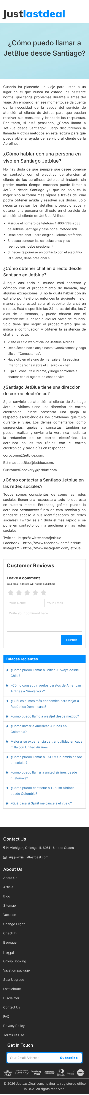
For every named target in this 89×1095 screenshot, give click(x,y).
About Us (10, 878)
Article (8, 887)
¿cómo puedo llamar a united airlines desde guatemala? (44, 775)
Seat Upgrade (13, 980)
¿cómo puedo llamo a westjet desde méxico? (45, 716)
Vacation (9, 915)
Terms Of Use (13, 1035)
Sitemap (9, 905)
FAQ (6, 1016)
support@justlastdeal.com (28, 857)
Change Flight (14, 924)
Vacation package (16, 970)
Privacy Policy (14, 1026)
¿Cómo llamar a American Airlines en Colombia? (39, 729)
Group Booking (14, 961)
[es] (0, 2)
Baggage (10, 942)
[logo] (33, 14)
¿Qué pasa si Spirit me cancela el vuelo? (41, 803)
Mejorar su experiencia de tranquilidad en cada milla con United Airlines (46, 744)
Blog (6, 896)
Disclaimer (11, 998)
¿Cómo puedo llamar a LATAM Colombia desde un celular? (46, 760)
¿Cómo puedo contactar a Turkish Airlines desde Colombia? (43, 791)
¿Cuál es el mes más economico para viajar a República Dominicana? (45, 704)
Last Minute (12, 989)
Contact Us (11, 1007)
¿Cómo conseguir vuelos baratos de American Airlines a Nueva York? (46, 688)
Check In (10, 933)
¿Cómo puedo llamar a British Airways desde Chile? (45, 673)
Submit (71, 640)
